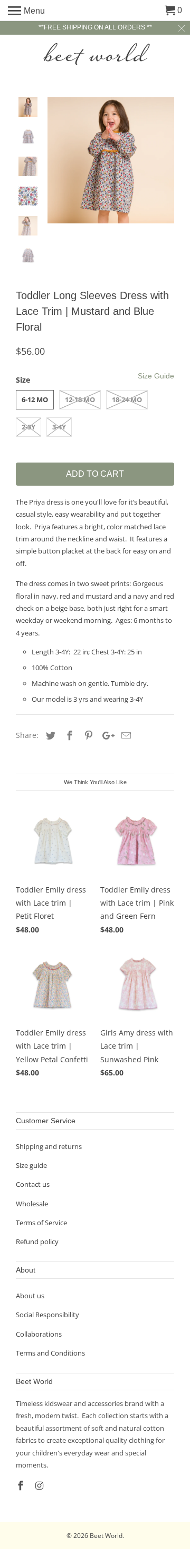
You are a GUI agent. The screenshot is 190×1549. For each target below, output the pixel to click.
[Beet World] (95, 54)
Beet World (106, 1535)
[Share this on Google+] (105, 735)
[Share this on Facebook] (68, 735)
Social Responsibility (47, 1314)
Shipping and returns (49, 1146)
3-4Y (59, 427)
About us (30, 1295)
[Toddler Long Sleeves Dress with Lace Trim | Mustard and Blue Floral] (111, 160)
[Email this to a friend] (124, 735)
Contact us (33, 1184)
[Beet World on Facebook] (21, 1485)
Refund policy (37, 1241)
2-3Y (28, 427)
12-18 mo (80, 399)
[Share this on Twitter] (49, 735)
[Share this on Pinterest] (87, 735)
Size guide (31, 1165)
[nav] (26, 10)
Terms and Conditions (50, 1353)
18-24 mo (127, 399)
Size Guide (156, 376)
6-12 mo (35, 399)
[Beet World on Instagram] (40, 1485)
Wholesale (32, 1203)
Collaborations (39, 1334)
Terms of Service (41, 1222)
